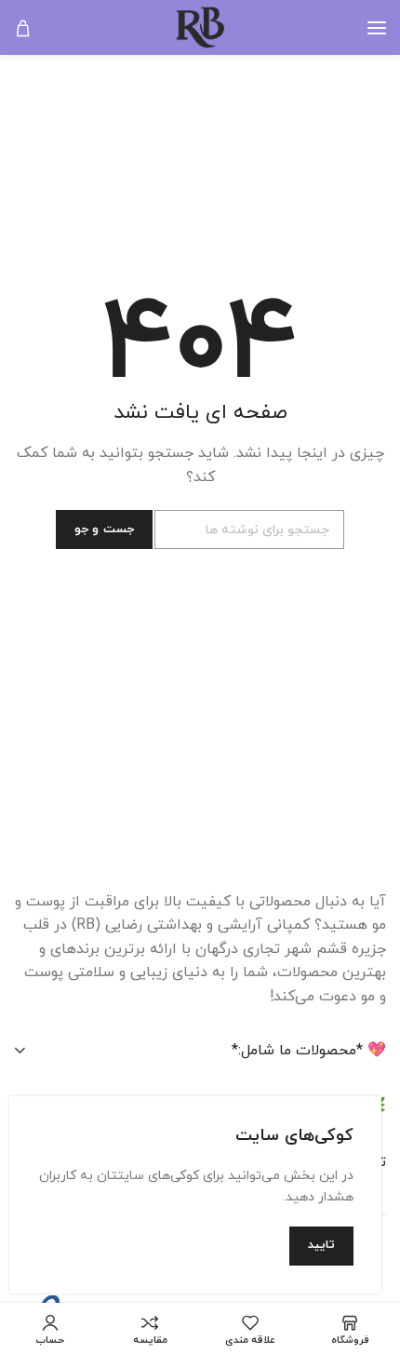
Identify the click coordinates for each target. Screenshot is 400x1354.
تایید (321, 1245)
